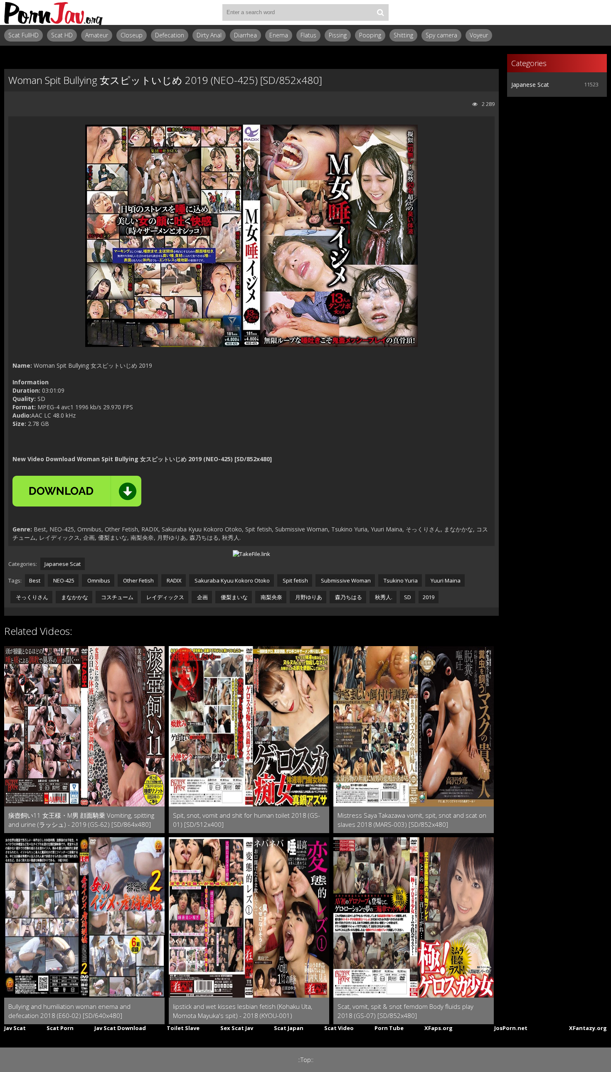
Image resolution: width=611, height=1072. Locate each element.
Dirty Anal (209, 35)
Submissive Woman (345, 580)
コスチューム (116, 597)
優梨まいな (233, 597)
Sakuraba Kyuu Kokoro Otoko (231, 580)
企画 (202, 597)
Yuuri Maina (445, 580)
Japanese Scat (62, 564)
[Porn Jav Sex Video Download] (54, 12)
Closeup (132, 35)
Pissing (338, 35)
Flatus (308, 35)
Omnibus (98, 580)
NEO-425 (63, 580)
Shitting (403, 35)
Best (34, 580)
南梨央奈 (270, 597)
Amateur (96, 35)
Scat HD (62, 35)
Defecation (169, 35)
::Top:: (305, 1060)
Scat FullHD (23, 35)
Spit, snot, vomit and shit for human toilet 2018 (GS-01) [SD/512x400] (246, 820)
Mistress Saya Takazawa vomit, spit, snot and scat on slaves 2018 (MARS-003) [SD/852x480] (412, 820)
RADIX (173, 580)
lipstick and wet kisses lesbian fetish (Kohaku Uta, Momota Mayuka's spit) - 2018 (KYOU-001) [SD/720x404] (242, 1011)
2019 (428, 597)
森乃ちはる (348, 597)
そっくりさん (31, 597)
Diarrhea (245, 35)
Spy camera (441, 35)
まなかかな (74, 597)
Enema (278, 35)
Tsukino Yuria (400, 580)
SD (407, 597)
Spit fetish (294, 580)
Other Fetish (138, 580)
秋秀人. (383, 597)
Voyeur (479, 35)
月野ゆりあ (308, 597)
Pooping (370, 35)
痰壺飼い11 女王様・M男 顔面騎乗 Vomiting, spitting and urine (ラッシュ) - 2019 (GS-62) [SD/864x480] (81, 820)
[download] (76, 491)
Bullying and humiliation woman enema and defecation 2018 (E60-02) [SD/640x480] (69, 1011)
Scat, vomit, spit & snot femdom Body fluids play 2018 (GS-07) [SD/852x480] (405, 1011)
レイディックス (164, 597)
